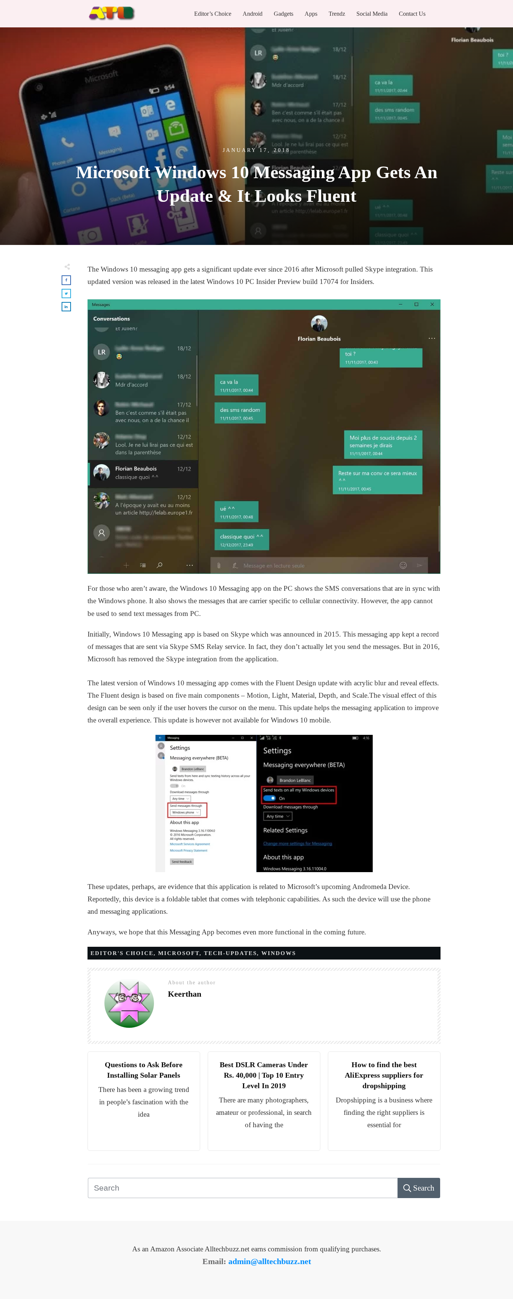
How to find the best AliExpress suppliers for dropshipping (384, 1075)
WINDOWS (278, 953)
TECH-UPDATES (230, 953)
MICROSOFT (178, 953)
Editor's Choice (122, 953)
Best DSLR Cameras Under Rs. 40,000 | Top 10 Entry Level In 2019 (264, 1075)
